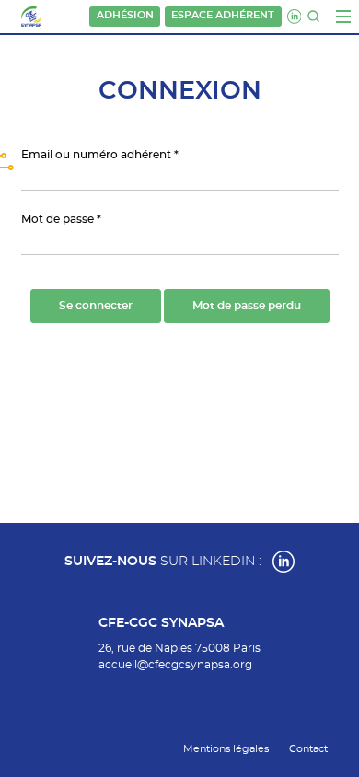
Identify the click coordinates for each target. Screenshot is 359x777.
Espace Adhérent (222, 15)
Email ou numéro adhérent (96, 154)
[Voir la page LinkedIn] (283, 562)
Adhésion (125, 15)
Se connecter (96, 305)
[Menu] (343, 17)
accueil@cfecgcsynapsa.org (175, 664)
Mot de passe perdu (246, 305)
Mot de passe (57, 219)
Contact (308, 749)
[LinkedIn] (294, 16)
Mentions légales (226, 749)
